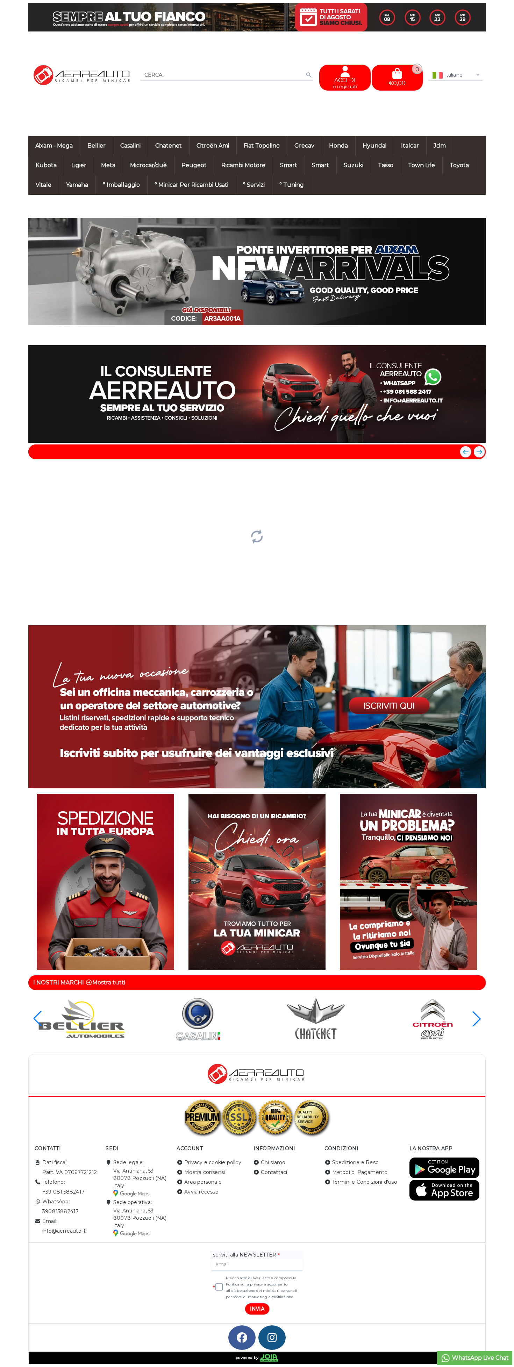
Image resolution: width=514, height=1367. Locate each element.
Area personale (203, 1182)
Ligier (78, 165)
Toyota (459, 165)
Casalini (130, 145)
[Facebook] (242, 1337)
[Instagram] (272, 1337)
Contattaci (274, 1172)
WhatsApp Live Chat (480, 1357)
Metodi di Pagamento (360, 1172)
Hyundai (374, 145)
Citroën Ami (213, 145)
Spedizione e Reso (355, 1162)
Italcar (410, 145)
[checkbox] (219, 1287)
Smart (288, 165)
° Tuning (291, 184)
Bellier (96, 145)
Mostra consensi (204, 1172)
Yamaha (77, 184)
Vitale (43, 184)
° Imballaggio (121, 184)
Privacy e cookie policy (212, 1162)
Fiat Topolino (262, 145)
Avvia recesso (201, 1192)
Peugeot (194, 165)
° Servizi (254, 184)
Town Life (421, 165)
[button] (464, 333)
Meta (108, 165)
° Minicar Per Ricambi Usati (191, 184)
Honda (338, 145)
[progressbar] (257, 536)
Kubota (46, 165)
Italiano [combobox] (453, 75)
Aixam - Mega (54, 145)
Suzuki (353, 165)
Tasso (385, 165)
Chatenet (168, 145)
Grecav (304, 145)
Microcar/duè (148, 165)
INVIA (257, 1308)
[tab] (429, 332)
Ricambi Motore (243, 165)
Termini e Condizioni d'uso (364, 1182)
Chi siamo (273, 1162)
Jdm (440, 145)
